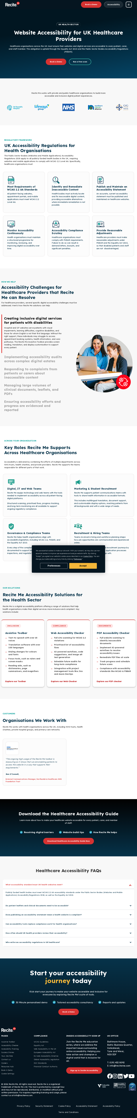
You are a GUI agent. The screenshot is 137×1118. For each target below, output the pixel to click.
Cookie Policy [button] (88, 556)
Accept (83, 565)
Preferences (54, 565)
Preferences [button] (78, 559)
